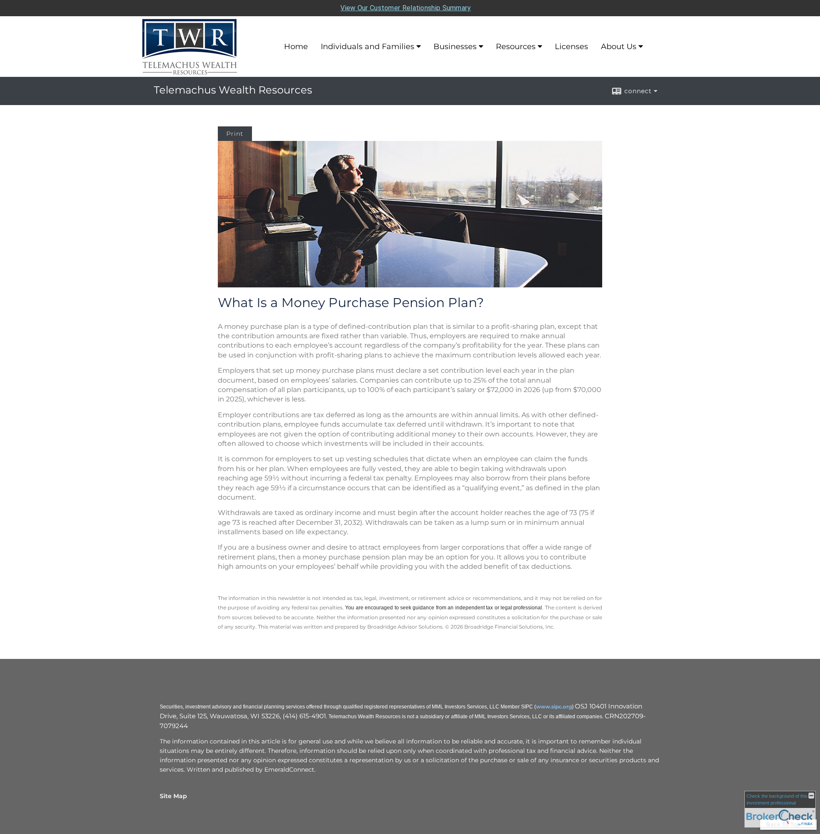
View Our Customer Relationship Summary (405, 8)
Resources (516, 46)
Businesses (455, 46)
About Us (618, 46)
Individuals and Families (367, 46)
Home (296, 46)
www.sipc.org (554, 706)
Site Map (173, 796)
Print (234, 134)
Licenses (571, 46)
